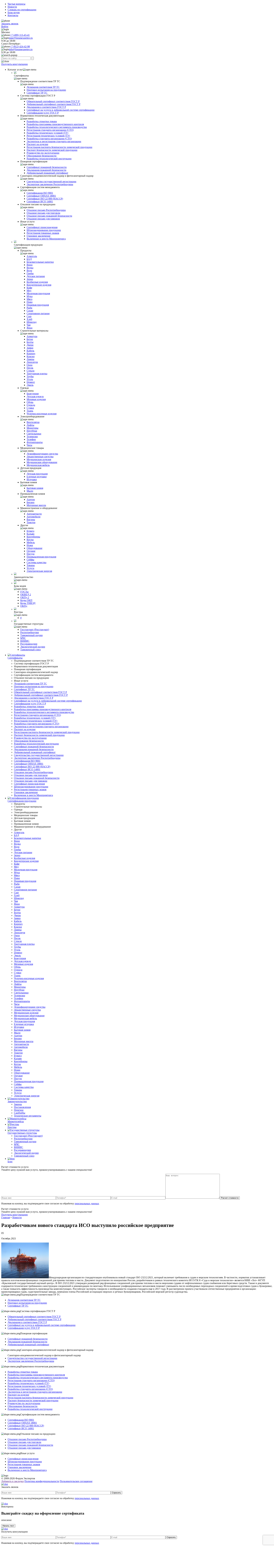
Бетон (30, 339)
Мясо (29, 299)
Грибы (30, 273)
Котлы (30, 539)
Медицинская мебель (38, 465)
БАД (29, 259)
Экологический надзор (32, 646)
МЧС (23, 638)
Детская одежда (35, 396)
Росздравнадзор (28, 643)
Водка (30, 267)
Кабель (30, 350)
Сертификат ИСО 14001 (40, 201)
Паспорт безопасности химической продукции (52, 150)
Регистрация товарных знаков (43, 233)
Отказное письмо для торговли (43, 213)
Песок (30, 367)
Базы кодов (14, 12)
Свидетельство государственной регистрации (51, 181)
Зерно (30, 279)
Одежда (31, 405)
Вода (29, 270)
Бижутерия (33, 393)
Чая (28, 325)
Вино (30, 264)
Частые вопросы (16, 4)
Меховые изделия (36, 399)
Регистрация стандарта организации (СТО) (50, 130)
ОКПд (23, 606)
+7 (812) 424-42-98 (20, 46)
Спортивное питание (38, 313)
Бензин (30, 502)
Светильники (34, 433)
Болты (30, 342)
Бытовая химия (35, 488)
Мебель (31, 542)
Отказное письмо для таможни (43, 218)
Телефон (31, 439)
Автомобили (33, 516)
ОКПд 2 (24, 597)
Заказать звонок (9, 23)
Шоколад (31, 322)
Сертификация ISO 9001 (40, 193)
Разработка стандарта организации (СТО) (49, 138)
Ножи (30, 545)
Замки (30, 347)
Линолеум (32, 362)
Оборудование (34, 548)
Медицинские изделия (39, 459)
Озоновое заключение (38, 236)
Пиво (30, 302)
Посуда (30, 553)
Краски (31, 356)
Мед (29, 290)
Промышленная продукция (41, 556)
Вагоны (31, 519)
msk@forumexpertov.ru (21, 38)
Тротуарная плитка (37, 373)
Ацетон (31, 499)
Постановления (22, 1107)
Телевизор (32, 436)
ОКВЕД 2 (25, 594)
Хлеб (29, 319)
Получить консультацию (14, 64)
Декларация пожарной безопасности (46, 170)
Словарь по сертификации (22, 9)
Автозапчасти (34, 513)
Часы (29, 445)
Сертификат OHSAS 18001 (41, 195)
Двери (30, 345)
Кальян (30, 533)
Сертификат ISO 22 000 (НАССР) (45, 198)
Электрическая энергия (39, 571)
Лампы (30, 359)
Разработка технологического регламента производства (57, 127)
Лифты (30, 425)
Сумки (30, 408)
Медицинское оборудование (42, 462)
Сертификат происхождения (42, 227)
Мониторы (32, 428)
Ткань (30, 410)
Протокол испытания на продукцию (46, 90)
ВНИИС (24, 641)
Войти (4, 26)
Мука (30, 296)
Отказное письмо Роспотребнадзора (46, 210)
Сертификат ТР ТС (37, 92)
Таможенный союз (30, 649)
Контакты (13, 15)
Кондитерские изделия (39, 284)
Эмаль (30, 385)
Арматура (32, 336)
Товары (31, 565)
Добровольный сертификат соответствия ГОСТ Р (53, 104)
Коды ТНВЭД (27, 603)
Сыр (29, 316)
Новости (12, 6)
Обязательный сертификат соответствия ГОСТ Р (53, 101)
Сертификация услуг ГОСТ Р (43, 112)
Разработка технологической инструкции (49, 158)
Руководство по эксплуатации (43, 153)
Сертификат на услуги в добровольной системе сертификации (61, 110)
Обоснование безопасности (41, 155)
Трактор (31, 522)
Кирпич (31, 353)
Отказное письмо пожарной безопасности (49, 215)
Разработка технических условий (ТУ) (47, 132)
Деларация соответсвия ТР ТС (43, 87)
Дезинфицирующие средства (42, 453)
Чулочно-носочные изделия (41, 413)
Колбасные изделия (37, 282)
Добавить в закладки (12, 1481)
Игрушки (32, 479)
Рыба (29, 307)
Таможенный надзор (31, 635)
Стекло (30, 370)
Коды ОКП (26, 600)
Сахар (30, 310)
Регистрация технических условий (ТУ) (48, 135)
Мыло (30, 491)
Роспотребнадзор (29, 632)
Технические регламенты (27, 1115)
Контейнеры (33, 536)
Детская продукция (37, 473)
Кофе (29, 287)
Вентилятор (33, 422)
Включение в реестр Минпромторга (46, 238)
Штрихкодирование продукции (44, 230)
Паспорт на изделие (37, 144)
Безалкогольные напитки (40, 262)
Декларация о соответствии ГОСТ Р (46, 107)
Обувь (30, 402)
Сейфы (30, 559)
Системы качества (36, 562)
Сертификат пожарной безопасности (47, 167)
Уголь (30, 379)
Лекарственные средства (40, 456)
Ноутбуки (32, 430)
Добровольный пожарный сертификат (47, 173)
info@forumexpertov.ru (21, 49)
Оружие (31, 551)
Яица (29, 327)
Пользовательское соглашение (76, 1481)
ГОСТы (24, 591)
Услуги (30, 568)
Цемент (31, 382)
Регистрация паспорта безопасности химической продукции (59, 147)
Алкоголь (32, 256)
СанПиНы (19, 1113)
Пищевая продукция (38, 305)
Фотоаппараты (35, 442)
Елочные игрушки (37, 476)
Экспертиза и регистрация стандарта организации (54, 141)
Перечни (18, 1110)
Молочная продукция (38, 293)
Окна (29, 365)
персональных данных (87, 1203)
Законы (18, 1104)
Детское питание (36, 276)
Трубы (30, 376)
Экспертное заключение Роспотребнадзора (50, 184)
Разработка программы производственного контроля (55, 124)
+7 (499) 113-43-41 (20, 35)
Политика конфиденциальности (41, 1481)
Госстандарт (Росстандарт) (34, 629)
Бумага (30, 531)
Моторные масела (36, 505)
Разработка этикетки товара (42, 121)
